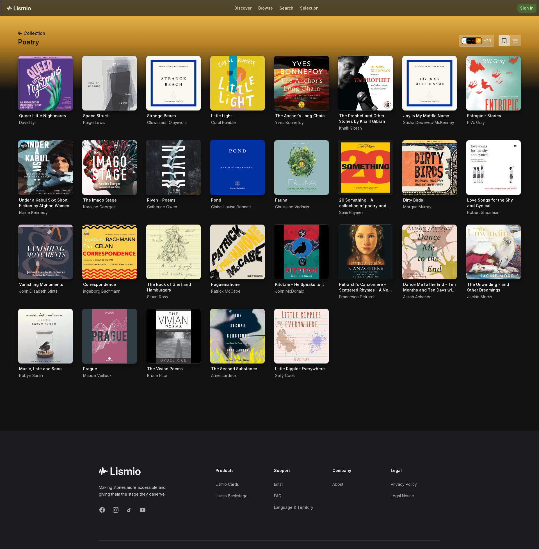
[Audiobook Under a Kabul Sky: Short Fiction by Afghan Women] (45, 167)
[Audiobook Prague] (109, 336)
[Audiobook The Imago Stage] (109, 167)
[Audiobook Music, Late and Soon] (45, 336)
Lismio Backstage (232, 495)
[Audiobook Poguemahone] (237, 251)
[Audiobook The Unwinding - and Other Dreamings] (493, 251)
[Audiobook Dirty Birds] (429, 167)
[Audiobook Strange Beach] (173, 83)
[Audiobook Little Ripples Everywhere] (301, 336)
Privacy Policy (404, 484)
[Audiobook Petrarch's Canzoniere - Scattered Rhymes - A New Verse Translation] (365, 251)
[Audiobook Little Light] (237, 83)
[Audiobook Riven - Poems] (173, 167)
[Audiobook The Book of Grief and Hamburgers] (173, 251)
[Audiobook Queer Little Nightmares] (45, 83)
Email (278, 484)
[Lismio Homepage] (19, 8)
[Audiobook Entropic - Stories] (493, 83)
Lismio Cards (227, 484)
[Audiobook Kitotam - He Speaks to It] (301, 251)
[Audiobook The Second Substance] (237, 336)
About (337, 484)
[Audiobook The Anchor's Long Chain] (301, 83)
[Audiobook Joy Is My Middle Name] (429, 83)
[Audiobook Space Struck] (109, 83)
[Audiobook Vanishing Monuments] (45, 251)
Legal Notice (402, 495)
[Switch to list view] (515, 40)
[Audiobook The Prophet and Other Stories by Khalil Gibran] (365, 83)
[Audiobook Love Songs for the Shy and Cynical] (493, 167)
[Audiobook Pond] (237, 167)
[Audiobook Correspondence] (109, 251)
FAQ (278, 495)
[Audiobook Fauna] (301, 167)
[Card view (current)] (504, 40)
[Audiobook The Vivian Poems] (173, 336)
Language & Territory (293, 507)
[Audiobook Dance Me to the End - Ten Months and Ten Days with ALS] (429, 251)
